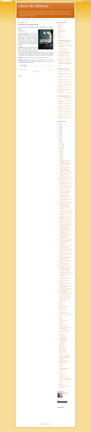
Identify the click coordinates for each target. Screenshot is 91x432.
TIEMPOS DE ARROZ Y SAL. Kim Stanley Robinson (64, 300)
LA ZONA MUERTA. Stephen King (64, 176)
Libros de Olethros (33, 6)
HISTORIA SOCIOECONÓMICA (64, 355)
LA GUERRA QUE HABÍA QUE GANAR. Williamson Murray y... (65, 203)
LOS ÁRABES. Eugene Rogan (64, 247)
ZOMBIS (60, 317)
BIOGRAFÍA (61, 305)
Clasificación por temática (42, 19)
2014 (59, 140)
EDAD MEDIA (61, 346)
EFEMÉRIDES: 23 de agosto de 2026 (64, 107)
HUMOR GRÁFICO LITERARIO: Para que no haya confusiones (65, 241)
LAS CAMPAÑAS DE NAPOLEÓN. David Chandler (65, 237)
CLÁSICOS (61, 370)
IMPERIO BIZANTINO (62, 352)
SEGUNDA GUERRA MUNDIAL (64, 330)
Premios (59, 36)
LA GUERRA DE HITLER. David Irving (65, 250)
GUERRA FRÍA (61, 358)
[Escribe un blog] (22, 65)
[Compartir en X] (23, 65)
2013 (59, 141)
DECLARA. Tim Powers (63, 197)
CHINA (60, 372)
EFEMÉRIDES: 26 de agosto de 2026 (64, 111)
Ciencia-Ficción (60, 25)
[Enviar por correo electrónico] (21, 65)
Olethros (65, 392)
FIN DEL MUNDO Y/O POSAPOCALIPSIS (62, 338)
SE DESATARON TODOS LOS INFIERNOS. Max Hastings (64, 228)
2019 (59, 133)
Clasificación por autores (30, 19)
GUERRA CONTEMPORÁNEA (64, 386)
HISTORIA (61, 302)
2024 (59, 125)
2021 (59, 130)
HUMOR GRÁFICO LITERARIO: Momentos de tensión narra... (64, 206)
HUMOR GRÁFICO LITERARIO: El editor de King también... (66, 184)
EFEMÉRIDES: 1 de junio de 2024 (64, 79)
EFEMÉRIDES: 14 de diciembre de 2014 (65, 92)
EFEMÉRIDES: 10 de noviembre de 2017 (65, 81)
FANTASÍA (61, 364)
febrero (60, 157)
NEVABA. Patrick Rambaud (63, 263)
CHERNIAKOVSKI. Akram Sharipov (65, 218)
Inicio (37, 69)
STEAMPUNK (61, 384)
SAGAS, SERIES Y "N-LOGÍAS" (63, 50)
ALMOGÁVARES (62, 376)
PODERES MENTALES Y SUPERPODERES (63, 340)
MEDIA (60, 316)
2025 (59, 124)
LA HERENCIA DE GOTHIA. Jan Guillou (65, 210)
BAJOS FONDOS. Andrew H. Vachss (65, 201)
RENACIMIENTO (62, 334)
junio (60, 151)
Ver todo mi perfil (66, 394)
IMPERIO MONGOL (62, 349)
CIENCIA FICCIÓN (62, 307)
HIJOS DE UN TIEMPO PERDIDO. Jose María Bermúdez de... (65, 286)
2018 (59, 134)
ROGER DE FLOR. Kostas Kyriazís (65, 221)
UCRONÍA (61, 323)
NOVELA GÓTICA (62, 343)
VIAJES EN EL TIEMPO (63, 320)
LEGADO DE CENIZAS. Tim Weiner (65, 225)
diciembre (61, 143)
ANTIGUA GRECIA (62, 375)
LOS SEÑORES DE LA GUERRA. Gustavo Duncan (64, 232)
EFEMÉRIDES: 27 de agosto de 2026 (64, 103)
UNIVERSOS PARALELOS (63, 324)
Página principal (20, 19)
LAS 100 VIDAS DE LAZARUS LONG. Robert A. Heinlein (65, 245)
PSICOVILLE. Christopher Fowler (64, 294)
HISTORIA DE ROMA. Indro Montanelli (65, 288)
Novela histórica (61, 35)
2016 (59, 137)
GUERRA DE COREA (62, 360)
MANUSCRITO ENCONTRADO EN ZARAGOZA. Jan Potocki (65, 235)
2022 (59, 128)
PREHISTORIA (61, 335)
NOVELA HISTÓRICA (62, 309)
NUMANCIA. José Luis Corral (64, 189)
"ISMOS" (60, 383)
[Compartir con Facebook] (24, 65)
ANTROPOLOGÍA (62, 373)
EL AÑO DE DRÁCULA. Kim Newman (65, 185)
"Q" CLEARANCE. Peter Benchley (65, 191)
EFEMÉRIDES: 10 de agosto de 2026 (64, 113)
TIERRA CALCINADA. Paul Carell (64, 264)
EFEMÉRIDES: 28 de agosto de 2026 (64, 115)
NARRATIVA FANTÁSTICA (63, 306)
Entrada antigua (50, 69)
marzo (60, 156)
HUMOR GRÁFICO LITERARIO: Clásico (65, 224)
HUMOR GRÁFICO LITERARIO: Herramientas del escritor (64, 196)
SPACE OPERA (61, 326)
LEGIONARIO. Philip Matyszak (64, 192)
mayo (60, 153)
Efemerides (60, 26)
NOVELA (59, 65)
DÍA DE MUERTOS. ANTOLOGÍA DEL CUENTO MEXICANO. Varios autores (64, 63)
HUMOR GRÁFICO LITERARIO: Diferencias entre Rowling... (64, 170)
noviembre (61, 144)
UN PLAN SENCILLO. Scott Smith (64, 180)
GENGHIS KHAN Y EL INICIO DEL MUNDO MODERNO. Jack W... (65, 257)
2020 (59, 131)
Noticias (59, 32)
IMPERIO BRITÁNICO (62, 350)
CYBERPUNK (61, 387)
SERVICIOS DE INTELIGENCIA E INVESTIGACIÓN (64, 328)
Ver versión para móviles (36, 71)
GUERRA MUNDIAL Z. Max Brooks (65, 283)
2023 (59, 127)
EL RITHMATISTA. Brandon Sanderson (64, 83)
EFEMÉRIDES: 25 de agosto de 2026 (64, 109)
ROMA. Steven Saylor (62, 251)
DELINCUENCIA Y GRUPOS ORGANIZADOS (64, 369)
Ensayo (59, 27)
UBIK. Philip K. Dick (62, 284)
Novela (59, 34)
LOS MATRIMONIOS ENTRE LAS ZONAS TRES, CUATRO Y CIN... (65, 269)
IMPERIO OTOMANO (62, 347)
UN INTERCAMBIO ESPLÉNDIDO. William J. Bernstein (65, 290)
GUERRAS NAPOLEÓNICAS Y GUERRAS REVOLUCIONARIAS (65, 357)
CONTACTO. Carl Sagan (62, 48)
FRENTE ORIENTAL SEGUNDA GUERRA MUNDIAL (64, 362)
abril (60, 154)
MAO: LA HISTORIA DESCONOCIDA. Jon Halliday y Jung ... (65, 293)
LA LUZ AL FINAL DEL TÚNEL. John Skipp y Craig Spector (65, 168)
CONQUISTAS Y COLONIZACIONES (65, 314)
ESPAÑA (60, 365)
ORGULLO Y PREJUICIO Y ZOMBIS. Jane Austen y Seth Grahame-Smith (65, 53)
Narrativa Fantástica (61, 31)
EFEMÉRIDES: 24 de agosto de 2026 (64, 105)
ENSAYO (60, 303)
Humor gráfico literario (62, 30)
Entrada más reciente (22, 69)
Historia (59, 29)
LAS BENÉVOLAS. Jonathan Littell (65, 222)
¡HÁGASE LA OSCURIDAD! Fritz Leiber (65, 253)
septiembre (61, 147)
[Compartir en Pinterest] (26, 65)
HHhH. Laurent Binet (62, 259)
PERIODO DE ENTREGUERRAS (64, 378)
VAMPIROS (61, 321)
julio (60, 150)
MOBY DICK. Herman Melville (64, 270)
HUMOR (60, 353)
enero (60, 159)
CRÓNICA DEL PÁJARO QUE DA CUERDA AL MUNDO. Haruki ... (65, 163)
